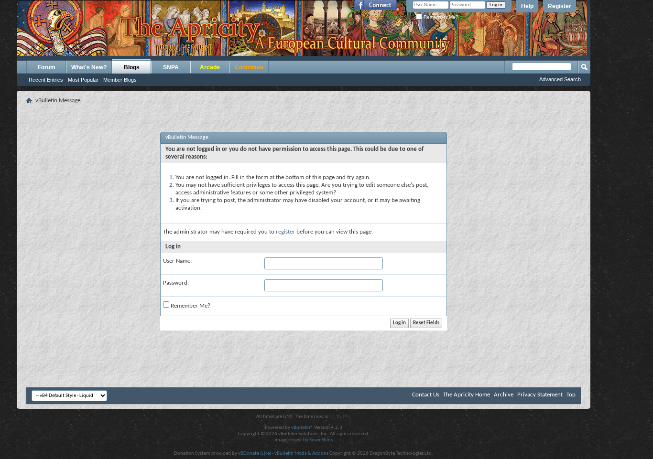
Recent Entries (46, 80)
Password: (176, 283)
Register (559, 6)
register (285, 232)
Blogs (132, 67)
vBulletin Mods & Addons (301, 453)
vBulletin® (302, 427)
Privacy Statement (540, 395)
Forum (46, 67)
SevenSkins (321, 440)
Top (571, 395)
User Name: (177, 261)
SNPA (171, 67)
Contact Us (425, 395)
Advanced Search (560, 79)
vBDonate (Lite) (254, 453)
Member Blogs (120, 80)
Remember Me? (440, 17)
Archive (503, 395)
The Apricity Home (466, 395)
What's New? (89, 67)
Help (527, 6)
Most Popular (83, 80)
